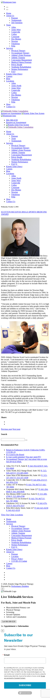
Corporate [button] (15, 37)
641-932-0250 (35, 466)
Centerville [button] (15, 32)
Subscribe (25, 685)
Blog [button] (8, 79)
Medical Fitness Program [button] (21, 62)
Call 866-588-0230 (8, 622)
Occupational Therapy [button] (20, 53)
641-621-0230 (41, 508)
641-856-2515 (38, 480)
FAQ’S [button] (14, 164)
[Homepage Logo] (8, 2)
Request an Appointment (11, 113)
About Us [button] (10, 16)
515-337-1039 (21, 478)
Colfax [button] (14, 34)
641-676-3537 (17, 506)
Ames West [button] (16, 30)
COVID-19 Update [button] (19, 561)
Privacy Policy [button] (17, 559)
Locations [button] (10, 81)
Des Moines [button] (16, 39)
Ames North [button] (16, 86)
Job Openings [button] (16, 23)
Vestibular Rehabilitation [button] (21, 67)
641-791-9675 (33, 485)
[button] (7, 9)
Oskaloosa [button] (15, 44)
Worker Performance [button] (19, 69)
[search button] (26, 440)
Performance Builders (20, 586)
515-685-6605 (21, 473)
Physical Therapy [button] (18, 51)
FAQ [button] (13, 72)
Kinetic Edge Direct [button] (14, 74)
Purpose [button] (14, 18)
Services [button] (9, 48)
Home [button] (8, 13)
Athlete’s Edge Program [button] (21, 55)
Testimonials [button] (16, 20)
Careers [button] (9, 76)
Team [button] (8, 25)
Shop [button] (8, 104)
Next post (16, 429)
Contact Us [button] (10, 107)
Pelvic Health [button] (16, 65)
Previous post (6, 429)
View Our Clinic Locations (12, 515)
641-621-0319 (13, 510)
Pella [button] (13, 46)
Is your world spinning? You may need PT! (23, 457)
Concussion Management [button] (21, 60)
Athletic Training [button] (18, 58)
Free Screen (39, 113)
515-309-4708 (17, 496)
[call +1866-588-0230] (7, 6)
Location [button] (14, 556)
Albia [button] (13, 27)
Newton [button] (14, 41)
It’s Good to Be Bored (15, 454)
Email (6, 655)
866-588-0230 (12, 120)
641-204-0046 (17, 492)
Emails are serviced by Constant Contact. (24, 677)
